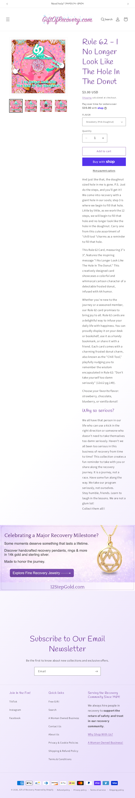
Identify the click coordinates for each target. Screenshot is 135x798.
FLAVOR (86, 114)
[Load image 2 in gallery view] (30, 105)
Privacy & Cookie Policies (63, 742)
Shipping (87, 97)
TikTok (13, 701)
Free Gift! (54, 701)
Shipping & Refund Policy (63, 751)
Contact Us (55, 726)
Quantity (86, 130)
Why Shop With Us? (100, 734)
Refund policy (63, 790)
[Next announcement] (128, 4)
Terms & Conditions (60, 759)
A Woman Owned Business (64, 718)
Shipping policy (116, 790)
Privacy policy (79, 790)
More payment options (104, 170)
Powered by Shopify (44, 789)
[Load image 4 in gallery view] (61, 105)
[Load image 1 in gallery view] (15, 105)
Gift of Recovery (26, 789)
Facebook (15, 718)
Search (53, 709)
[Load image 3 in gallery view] (46, 105)
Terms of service (98, 790)
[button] (8, 19)
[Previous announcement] (7, 4)
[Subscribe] (96, 671)
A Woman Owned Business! (105, 742)
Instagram (15, 709)
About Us (54, 734)
